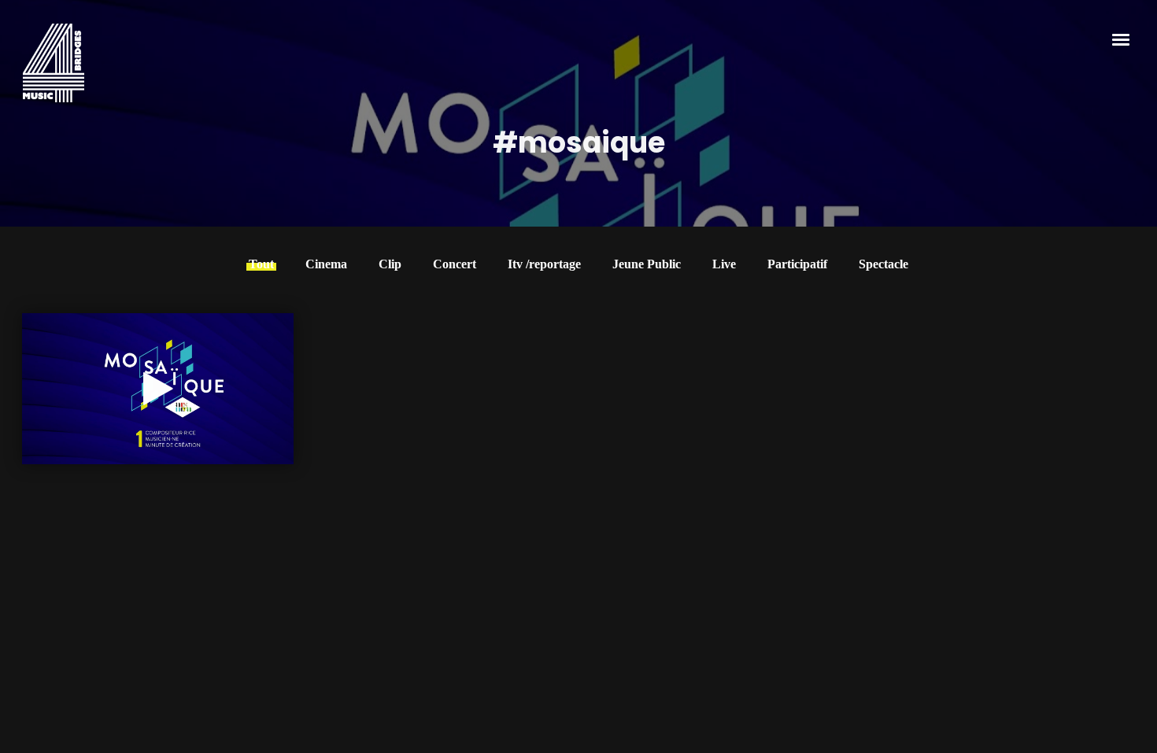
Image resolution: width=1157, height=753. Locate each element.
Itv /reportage (544, 264)
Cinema (326, 264)
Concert (454, 264)
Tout (261, 264)
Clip (390, 264)
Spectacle (883, 264)
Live (724, 264)
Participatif (797, 264)
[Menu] (1121, 38)
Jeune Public (646, 264)
